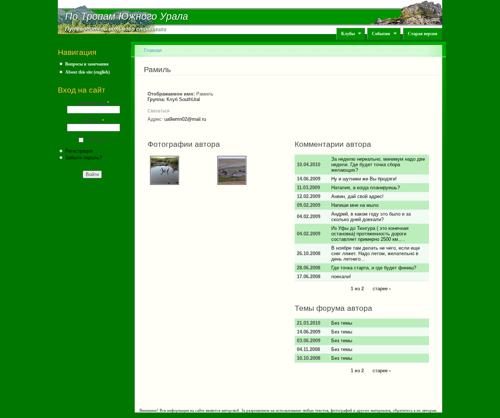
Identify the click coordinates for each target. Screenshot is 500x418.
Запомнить (98, 139)
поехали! (341, 276)
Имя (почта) (93, 103)
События (378, 34)
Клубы (345, 34)
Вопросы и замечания (87, 64)
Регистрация (79, 151)
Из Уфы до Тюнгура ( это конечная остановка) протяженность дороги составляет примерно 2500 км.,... (369, 233)
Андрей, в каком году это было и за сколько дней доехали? (371, 216)
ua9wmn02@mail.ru (185, 119)
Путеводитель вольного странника (115, 29)
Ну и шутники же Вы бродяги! (364, 179)
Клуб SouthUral (183, 99)
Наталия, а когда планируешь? (365, 187)
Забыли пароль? (83, 157)
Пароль (93, 121)
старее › (382, 288)
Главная (153, 50)
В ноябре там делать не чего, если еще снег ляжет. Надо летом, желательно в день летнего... (375, 253)
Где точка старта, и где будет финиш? (373, 267)
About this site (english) (87, 72)
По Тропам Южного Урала (126, 16)
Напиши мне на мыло (354, 205)
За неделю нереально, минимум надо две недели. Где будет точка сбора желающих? (378, 164)
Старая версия (422, 33)
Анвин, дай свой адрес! (357, 196)
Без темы (341, 323)
